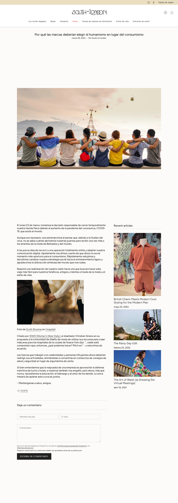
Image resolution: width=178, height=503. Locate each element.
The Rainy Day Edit (125, 343)
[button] (37, 21)
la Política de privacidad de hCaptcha (71, 446)
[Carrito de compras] (172, 12)
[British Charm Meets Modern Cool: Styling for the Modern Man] (137, 264)
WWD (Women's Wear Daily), (45, 336)
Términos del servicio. (25, 448)
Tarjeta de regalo (166, 2)
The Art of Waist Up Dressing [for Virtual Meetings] (134, 381)
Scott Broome (34, 329)
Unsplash (50, 329)
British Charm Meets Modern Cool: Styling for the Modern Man (135, 300)
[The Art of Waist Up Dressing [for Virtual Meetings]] (137, 363)
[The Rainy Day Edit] (137, 324)
